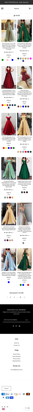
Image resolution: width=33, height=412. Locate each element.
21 (20, 297)
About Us (16, 343)
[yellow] (21, 106)
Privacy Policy (16, 358)
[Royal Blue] (23, 61)
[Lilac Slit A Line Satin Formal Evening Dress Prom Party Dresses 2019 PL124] (8, 214)
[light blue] (23, 152)
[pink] (7, 60)
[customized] (15, 60)
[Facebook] (13, 326)
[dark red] (10, 197)
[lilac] (5, 240)
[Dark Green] (10, 105)
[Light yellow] (26, 58)
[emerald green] (18, 58)
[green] (26, 106)
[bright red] (28, 285)
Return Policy (16, 354)
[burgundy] (10, 60)
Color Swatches (16, 356)
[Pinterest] (16, 326)
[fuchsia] (31, 58)
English (6, 388)
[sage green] (2, 60)
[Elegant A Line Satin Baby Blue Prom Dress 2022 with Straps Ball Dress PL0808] (8, 259)
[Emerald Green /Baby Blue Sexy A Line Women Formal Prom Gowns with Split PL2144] (24, 31)
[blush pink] (28, 58)
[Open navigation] (5, 8)
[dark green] (31, 152)
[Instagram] (19, 326)
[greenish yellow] (5, 105)
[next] (24, 297)
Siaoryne (16, 8)
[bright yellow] (23, 58)
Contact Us (17, 345)
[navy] (12, 105)
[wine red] (18, 106)
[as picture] (23, 243)
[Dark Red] (2, 105)
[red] (4, 148)
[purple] (11, 148)
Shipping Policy (17, 361)
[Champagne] (5, 60)
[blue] (23, 285)
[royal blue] (12, 60)
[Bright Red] (7, 105)
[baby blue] (21, 58)
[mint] (5, 197)
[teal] (15, 105)
